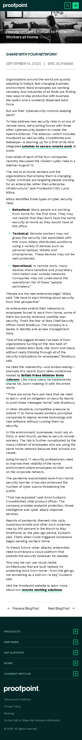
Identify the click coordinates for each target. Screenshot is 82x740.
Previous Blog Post (25, 608)
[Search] (67, 5)
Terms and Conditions (17, 699)
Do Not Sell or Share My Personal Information (32, 720)
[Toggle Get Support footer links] (75, 652)
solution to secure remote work (47, 146)
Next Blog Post (59, 608)
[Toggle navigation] (75, 5)
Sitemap (9, 713)
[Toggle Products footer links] (75, 631)
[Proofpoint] (15, 5)
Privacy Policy (12, 706)
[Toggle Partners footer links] (75, 642)
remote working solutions (42, 590)
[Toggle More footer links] (75, 663)
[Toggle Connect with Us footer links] (75, 674)
